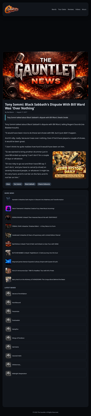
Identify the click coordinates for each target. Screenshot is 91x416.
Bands (54, 9)
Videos (77, 9)
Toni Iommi (17, 184)
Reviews (71, 9)
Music (84, 9)
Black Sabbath (30, 184)
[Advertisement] (45, 34)
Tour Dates (62, 9)
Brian (8, 184)
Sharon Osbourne (44, 184)
